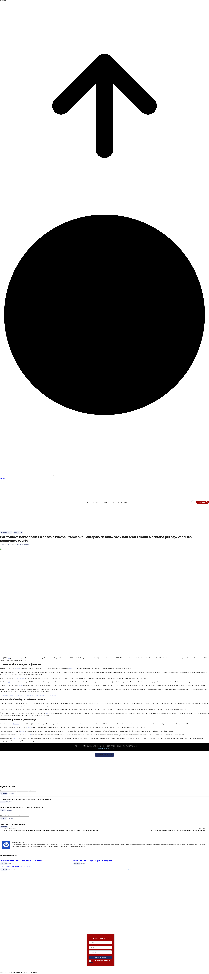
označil (22, 731)
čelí (13, 709)
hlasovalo (16, 724)
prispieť (71, 668)
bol (9, 658)
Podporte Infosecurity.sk (104, 755)
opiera (21, 685)
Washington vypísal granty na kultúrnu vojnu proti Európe (18, 791)
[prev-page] (145, 860)
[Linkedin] (8, 475)
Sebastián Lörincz (22, 544)
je (75, 703)
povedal (28, 735)
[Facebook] (1, 475)
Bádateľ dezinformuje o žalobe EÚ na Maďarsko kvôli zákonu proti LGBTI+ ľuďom (29, 695)
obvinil (30, 727)
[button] (193, 502)
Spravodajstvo (6, 532)
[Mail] (12, 475)
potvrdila (48, 713)
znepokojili (20, 678)
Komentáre (4, 793)
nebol (14, 738)
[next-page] (147, 860)
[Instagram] (5, 475)
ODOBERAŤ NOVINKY (100, 957)
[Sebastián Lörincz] (6, 845)
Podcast (3, 801)
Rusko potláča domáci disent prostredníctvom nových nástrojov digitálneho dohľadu (176, 830)
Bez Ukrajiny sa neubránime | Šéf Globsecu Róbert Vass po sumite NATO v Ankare (26, 799)
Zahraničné (18, 532)
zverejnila (17, 668)
